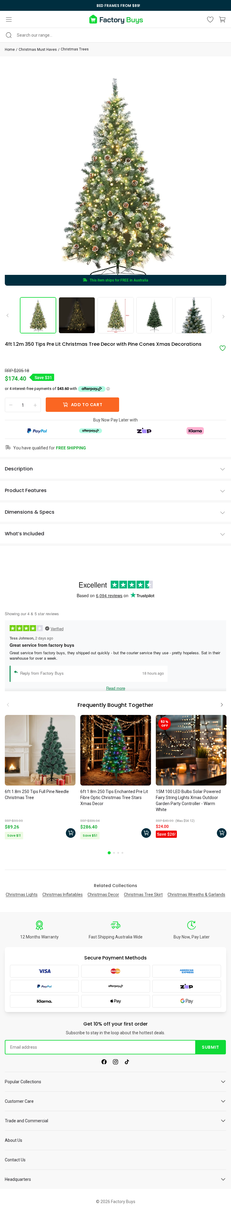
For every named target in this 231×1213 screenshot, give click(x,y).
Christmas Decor (103, 894)
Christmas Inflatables (62, 894)
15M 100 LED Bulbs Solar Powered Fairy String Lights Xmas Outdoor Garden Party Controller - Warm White (188, 800)
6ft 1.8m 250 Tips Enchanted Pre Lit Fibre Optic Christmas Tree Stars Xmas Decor (114, 797)
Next (221, 317)
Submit (210, 1047)
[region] (115, 5)
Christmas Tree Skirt (143, 894)
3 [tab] (118, 853)
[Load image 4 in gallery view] (154, 315)
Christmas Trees (75, 49)
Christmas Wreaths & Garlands (196, 894)
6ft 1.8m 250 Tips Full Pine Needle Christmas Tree (37, 794)
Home (10, 49)
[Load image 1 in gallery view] (38, 315)
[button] (8, 19)
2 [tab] (114, 853)
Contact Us (15, 1159)
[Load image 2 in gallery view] (77, 315)
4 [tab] (122, 853)
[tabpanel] (40, 778)
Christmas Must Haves (38, 49)
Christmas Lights (22, 894)
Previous (9, 315)
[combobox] (115, 35)
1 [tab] (109, 852)
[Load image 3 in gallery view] (115, 315)
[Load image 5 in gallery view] (193, 315)
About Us (13, 1140)
